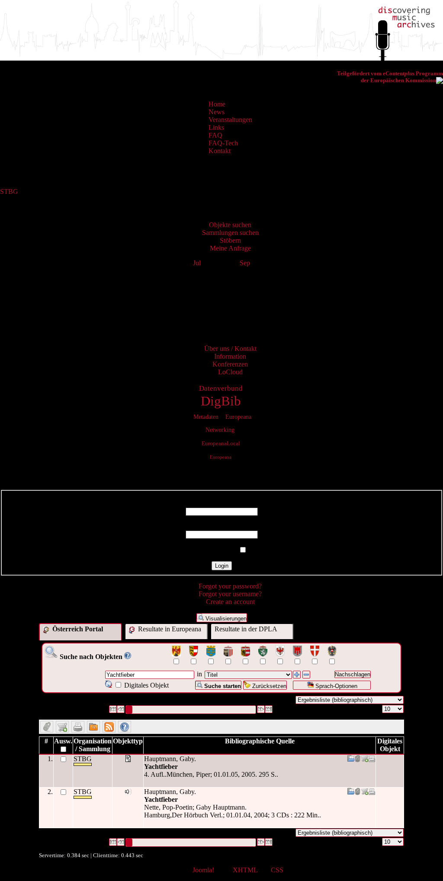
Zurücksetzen (268, 686)
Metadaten (205, 416)
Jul (197, 263)
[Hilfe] (127, 656)
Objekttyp (128, 741)
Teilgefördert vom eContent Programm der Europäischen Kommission (390, 77)
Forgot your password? (230, 586)
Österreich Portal (77, 629)
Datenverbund (221, 388)
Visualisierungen (225, 618)
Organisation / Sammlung (93, 744)
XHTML (245, 870)
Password (222, 526)
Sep (245, 263)
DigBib (221, 401)
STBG (9, 191)
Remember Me (216, 550)
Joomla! (203, 870)
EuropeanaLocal (221, 443)
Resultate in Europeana (168, 629)
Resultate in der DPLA (246, 629)
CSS (277, 870)
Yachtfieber (161, 766)
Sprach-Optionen (335, 686)
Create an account (230, 601)
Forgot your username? (230, 594)
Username (221, 503)
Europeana (220, 457)
